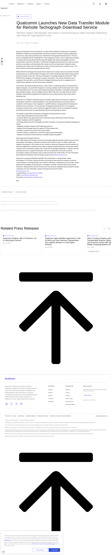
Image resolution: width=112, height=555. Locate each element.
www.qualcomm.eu (61, 155)
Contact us (50, 398)
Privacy (14, 416)
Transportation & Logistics (7, 192)
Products (50, 389)
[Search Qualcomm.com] (94, 3)
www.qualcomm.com (22, 171)
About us (68, 389)
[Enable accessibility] (3, 551)
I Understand (54, 550)
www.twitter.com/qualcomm (29, 175)
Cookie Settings (40, 550)
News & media (69, 398)
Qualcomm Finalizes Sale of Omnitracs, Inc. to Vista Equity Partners (20, 239)
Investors (68, 395)
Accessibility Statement (30, 416)
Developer (50, 401)
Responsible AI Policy (43, 416)
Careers (68, 392)
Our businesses (69, 401)
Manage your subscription (89, 400)
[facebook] (2, 59)
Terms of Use (8, 416)
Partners (50, 395)
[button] (60, 416)
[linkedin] (2, 62)
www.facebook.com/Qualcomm (32, 177)
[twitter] (2, 64)
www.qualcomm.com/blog (34, 173)
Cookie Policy (20, 416)
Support (50, 392)
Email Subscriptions (70, 404)
